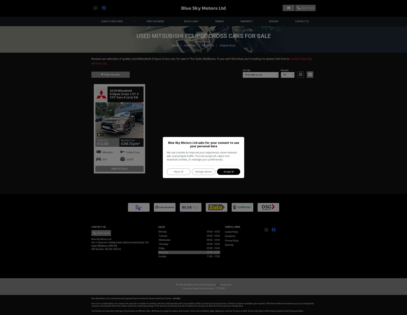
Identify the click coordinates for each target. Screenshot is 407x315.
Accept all (229, 171)
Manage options (203, 171)
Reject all (178, 171)
